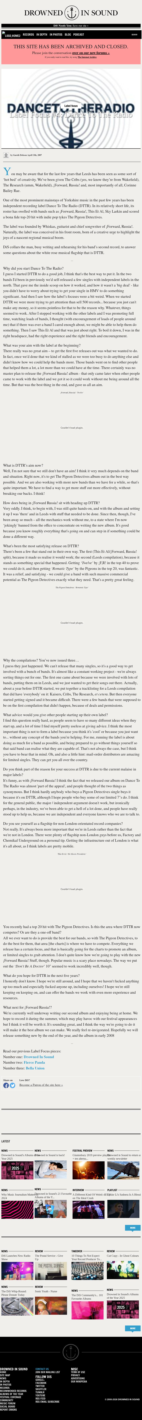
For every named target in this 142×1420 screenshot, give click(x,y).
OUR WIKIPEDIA (79, 1381)
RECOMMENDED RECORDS (13, 1391)
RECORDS (5, 1388)
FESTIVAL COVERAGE (10, 1397)
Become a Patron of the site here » (41, 1085)
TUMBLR (40, 1392)
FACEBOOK (41, 1383)
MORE (132, 1227)
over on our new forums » (91, 52)
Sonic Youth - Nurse (46, 1291)
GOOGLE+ (40, 1380)
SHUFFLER (41, 1389)
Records (28, 34)
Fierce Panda (34, 1062)
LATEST (5, 1141)
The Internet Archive (87, 57)
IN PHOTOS (5, 1384)
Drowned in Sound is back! (50, 1155)
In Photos (56, 34)
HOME (3, 1372)
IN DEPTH (5, 1381)
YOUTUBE (40, 1395)
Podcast (78, 34)
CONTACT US (42, 1369)
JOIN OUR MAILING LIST (48, 1372)
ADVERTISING (78, 1378)
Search (134, 34)
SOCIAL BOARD (7, 1406)
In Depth (41, 34)
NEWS (3, 1378)
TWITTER (40, 1386)
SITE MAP (5, 1375)
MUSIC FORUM (7, 1403)
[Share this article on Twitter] (12, 1085)
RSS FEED (40, 1398)
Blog (68, 34)
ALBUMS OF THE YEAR (11, 1394)
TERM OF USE (78, 1372)
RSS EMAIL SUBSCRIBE (47, 1401)
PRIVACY (75, 1375)
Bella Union (35, 1068)
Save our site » (71, 25)
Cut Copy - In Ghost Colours (123, 1255)
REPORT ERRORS (8, 1409)
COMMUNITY (6, 1400)
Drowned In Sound (39, 1056)
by (18, 155)
